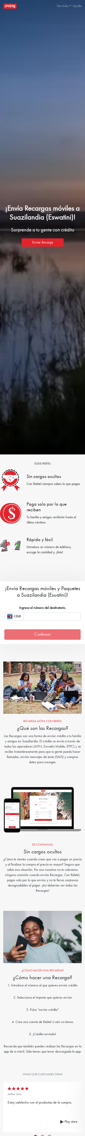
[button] (62, 6)
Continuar (42, 634)
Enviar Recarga (42, 242)
